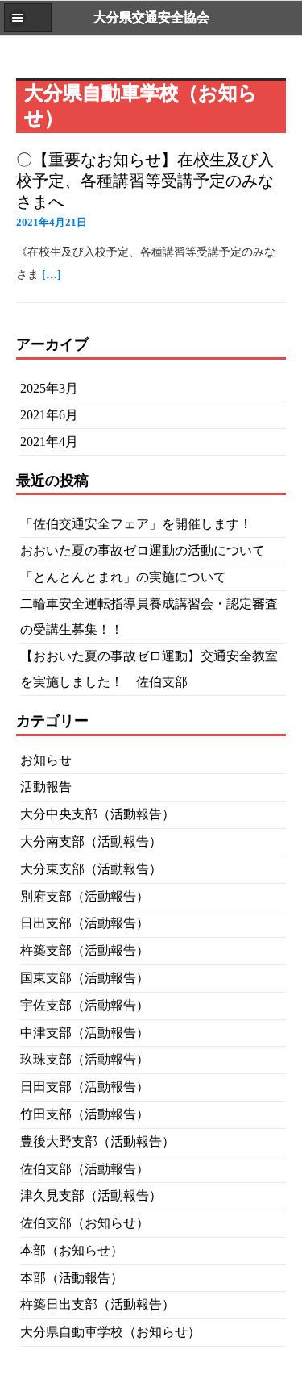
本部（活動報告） (71, 1278)
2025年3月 (49, 388)
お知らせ (46, 760)
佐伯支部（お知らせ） (84, 1223)
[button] (28, 17)
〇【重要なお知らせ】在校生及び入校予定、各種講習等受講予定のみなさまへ (145, 180)
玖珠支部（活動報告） (84, 1059)
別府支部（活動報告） (84, 896)
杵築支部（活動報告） (84, 950)
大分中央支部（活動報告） (97, 814)
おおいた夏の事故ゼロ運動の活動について (142, 550)
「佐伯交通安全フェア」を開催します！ (136, 524)
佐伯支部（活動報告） (84, 1169)
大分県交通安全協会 (151, 17)
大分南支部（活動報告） (91, 841)
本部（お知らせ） (71, 1250)
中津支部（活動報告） (84, 1032)
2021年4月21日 (51, 222)
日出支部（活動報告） (84, 923)
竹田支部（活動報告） (84, 1114)
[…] (51, 275)
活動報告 (46, 786)
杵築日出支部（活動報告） (97, 1304)
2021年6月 (49, 415)
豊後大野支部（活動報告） (97, 1141)
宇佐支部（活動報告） (84, 1005)
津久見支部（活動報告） (91, 1195)
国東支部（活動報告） (84, 978)
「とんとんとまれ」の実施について (123, 577)
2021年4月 (49, 441)
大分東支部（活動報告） (91, 869)
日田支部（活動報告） (84, 1086)
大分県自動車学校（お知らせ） (110, 1332)
